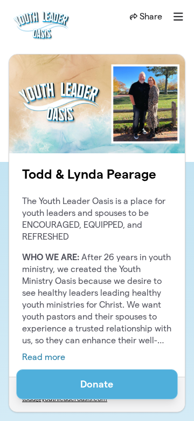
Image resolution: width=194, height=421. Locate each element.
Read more (43, 357)
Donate (96, 384)
